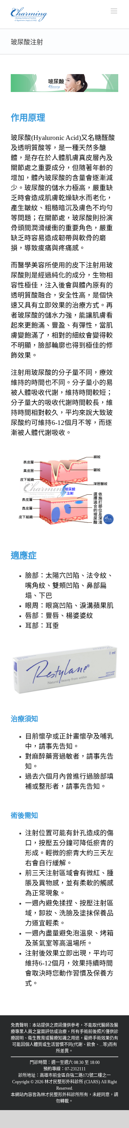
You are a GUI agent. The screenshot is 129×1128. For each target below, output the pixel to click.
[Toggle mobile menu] (114, 11)
